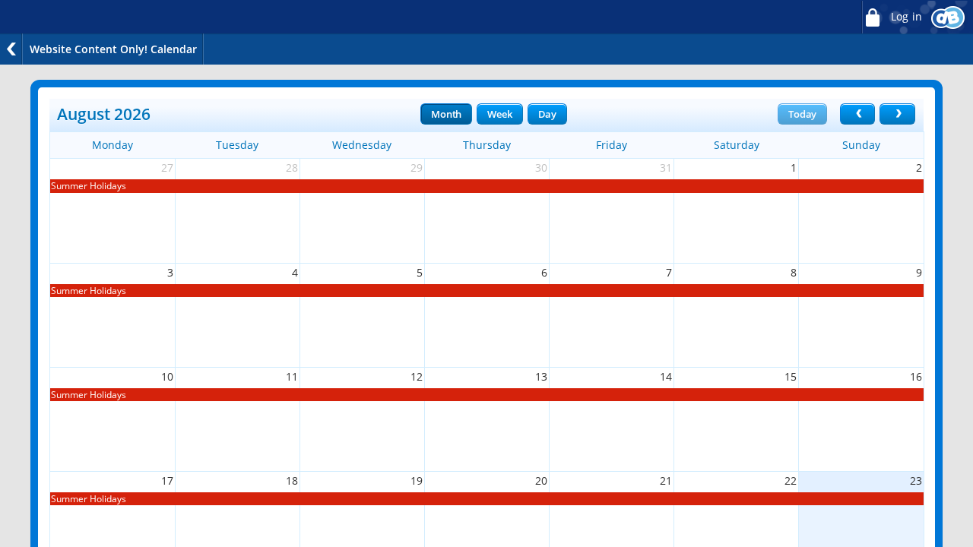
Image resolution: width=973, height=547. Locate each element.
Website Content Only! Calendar (113, 49)
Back (11, 49)
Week (499, 114)
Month (446, 114)
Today (802, 114)
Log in (905, 17)
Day (547, 114)
